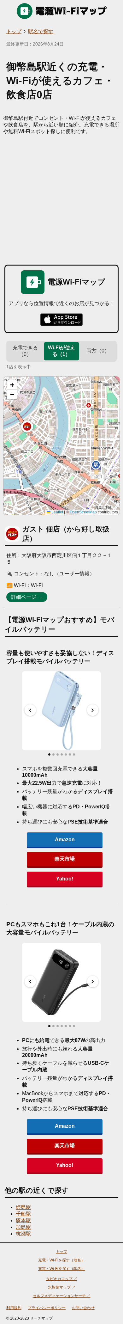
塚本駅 (23, 1220)
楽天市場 (65, 858)
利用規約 (13, 1308)
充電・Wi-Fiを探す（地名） (61, 1260)
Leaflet (56, 512)
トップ (13, 31)
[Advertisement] (61, 199)
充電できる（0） (25, 351)
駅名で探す (40, 31)
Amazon (65, 839)
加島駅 (23, 1227)
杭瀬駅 (23, 1233)
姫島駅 (23, 1207)
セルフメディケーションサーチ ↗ (62, 1296)
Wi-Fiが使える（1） (61, 351)
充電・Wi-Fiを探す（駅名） (61, 1268)
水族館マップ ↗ (61, 1287)
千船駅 (23, 1214)
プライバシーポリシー (47, 1308)
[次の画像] (92, 710)
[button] (27, 426)
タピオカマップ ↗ (61, 1279)
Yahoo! (64, 878)
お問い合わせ (83, 1308)
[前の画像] (30, 710)
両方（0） (97, 350)
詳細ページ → (27, 597)
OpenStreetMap (83, 512)
